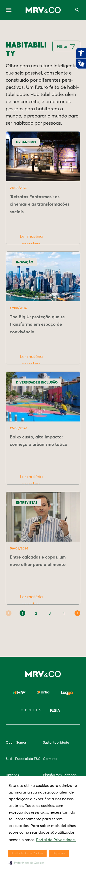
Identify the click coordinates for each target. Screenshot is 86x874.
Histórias (12, 775)
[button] (26, 863)
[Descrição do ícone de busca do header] (77, 10)
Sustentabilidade (56, 742)
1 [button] (22, 613)
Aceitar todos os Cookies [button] (27, 853)
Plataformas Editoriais (60, 775)
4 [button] (64, 613)
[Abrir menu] (8, 10)
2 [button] (36, 613)
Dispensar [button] (59, 853)
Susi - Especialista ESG (23, 759)
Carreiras (50, 759)
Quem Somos (16, 742)
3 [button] (50, 613)
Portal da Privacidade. (56, 839)
